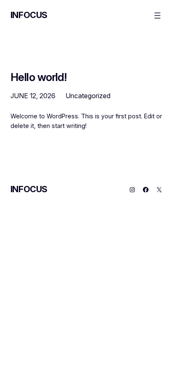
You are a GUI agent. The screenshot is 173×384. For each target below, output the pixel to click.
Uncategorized (88, 95)
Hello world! (38, 77)
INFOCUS (28, 15)
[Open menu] (157, 15)
